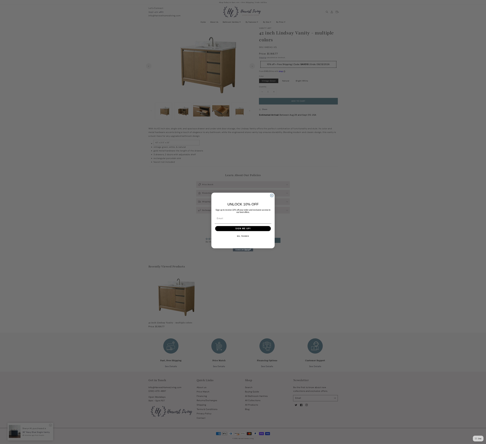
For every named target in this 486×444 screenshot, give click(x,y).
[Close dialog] (271, 195)
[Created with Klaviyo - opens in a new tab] (243, 249)
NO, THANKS (243, 236)
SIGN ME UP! (243, 228)
